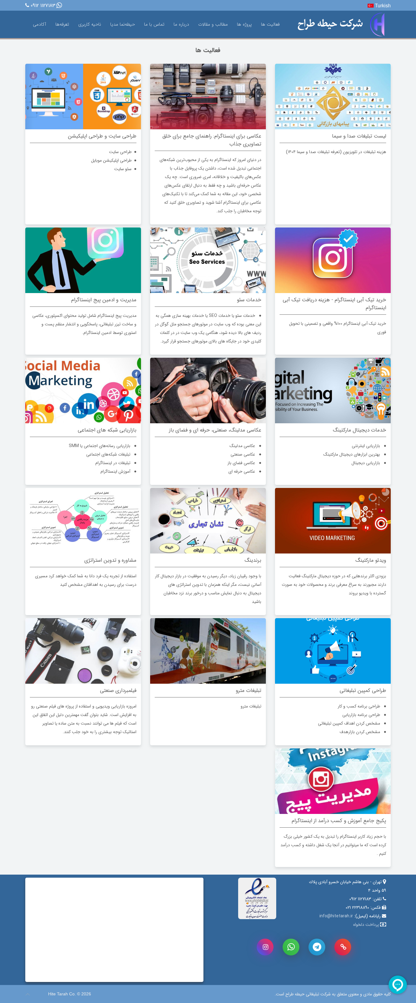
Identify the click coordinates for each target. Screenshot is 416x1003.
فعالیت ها (270, 24)
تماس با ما (154, 24)
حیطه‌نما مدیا (122, 24)
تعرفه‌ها (62, 24)
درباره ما (181, 24)
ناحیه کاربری (89, 24)
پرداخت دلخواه (366, 924)
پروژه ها (244, 24)
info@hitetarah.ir (336, 916)
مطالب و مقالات (213, 24)
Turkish (382, 5)
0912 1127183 (43, 5)
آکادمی (39, 24)
